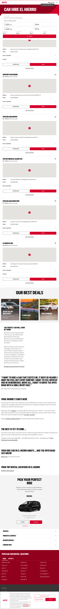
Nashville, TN (24, 579)
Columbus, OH (43, 562)
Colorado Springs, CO (45, 576)
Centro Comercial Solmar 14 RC (12, 159)
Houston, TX (4, 565)
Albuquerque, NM (6, 562)
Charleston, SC (43, 565)
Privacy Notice (26, 604)
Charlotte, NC (5, 571)
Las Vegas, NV (24, 568)
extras (14, 411)
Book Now (36, 522)
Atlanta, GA (42, 568)
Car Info (22, 522)
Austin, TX (4, 573)
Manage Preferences (45, 596)
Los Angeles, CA (43, 571)
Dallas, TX (4, 568)
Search (30, 36)
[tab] (5, 558)
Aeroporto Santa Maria (10, 74)
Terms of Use (25, 606)
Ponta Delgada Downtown (11, 201)
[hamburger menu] (56, 2)
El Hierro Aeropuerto (7, 470)
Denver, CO (23, 571)
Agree (50, 599)
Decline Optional (39, 599)
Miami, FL (4, 576)
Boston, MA (23, 576)
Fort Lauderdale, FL (44, 573)
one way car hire (29, 415)
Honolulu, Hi (4, 579)
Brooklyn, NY (24, 562)
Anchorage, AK (24, 565)
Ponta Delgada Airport (10, 117)
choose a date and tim (12, 419)
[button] (29, 86)
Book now (4, 456)
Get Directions (16, 64)
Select (43, 64)
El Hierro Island (8, 243)
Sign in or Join (51, 2)
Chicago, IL (23, 573)
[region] (29, 600)
